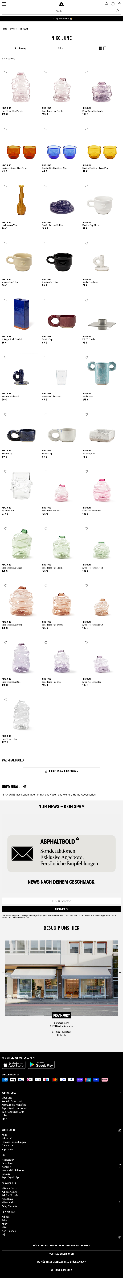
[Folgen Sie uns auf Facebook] (120, 1166)
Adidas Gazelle (10, 1195)
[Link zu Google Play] (41, 1065)
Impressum (7, 1149)
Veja (4, 1234)
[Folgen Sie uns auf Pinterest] (119, 1237)
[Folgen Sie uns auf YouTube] (119, 1202)
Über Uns (7, 1097)
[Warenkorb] (119, 4)
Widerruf (7, 1138)
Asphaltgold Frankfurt (14, 1104)
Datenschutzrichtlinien (66, 915)
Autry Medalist (10, 1206)
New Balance (9, 1230)
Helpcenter (8, 1159)
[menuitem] (20, 48)
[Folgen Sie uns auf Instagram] (119, 1093)
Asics (4, 1220)
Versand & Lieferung (13, 1170)
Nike (4, 1227)
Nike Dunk (7, 1198)
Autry (5, 1223)
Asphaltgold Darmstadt (14, 1108)
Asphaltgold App (11, 1177)
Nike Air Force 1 (10, 1188)
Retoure (6, 1173)
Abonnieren (61, 909)
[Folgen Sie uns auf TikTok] (119, 1129)
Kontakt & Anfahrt (12, 1101)
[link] (61, 4)
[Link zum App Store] (13, 1065)
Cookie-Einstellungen (14, 1141)
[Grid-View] (100, 48)
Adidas (5, 1216)
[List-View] (104, 48)
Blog (4, 1118)
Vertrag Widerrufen (61, 1253)
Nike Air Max (9, 1202)
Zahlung (6, 1166)
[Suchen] (117, 11)
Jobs (4, 1115)
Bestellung (7, 1163)
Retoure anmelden (61, 1270)
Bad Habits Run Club (13, 1111)
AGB (4, 1134)
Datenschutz (8, 1145)
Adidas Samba (9, 1191)
